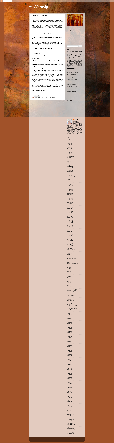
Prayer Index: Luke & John (71, 81)
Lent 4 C (68, 280)
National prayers (69, 295)
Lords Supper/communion (71, 289)
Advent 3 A (68, 148)
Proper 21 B (69, 354)
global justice (69, 245)
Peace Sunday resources (71, 305)
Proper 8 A (68, 402)
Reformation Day (69, 414)
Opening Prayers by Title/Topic (72, 86)
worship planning (69, 434)
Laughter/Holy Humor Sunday (71, 263)
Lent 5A (68, 285)
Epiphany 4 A (69, 217)
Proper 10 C (69, 313)
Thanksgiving (47, 97)
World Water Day (69, 433)
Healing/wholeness (37, 97)
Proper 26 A (69, 372)
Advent (68, 139)
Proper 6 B (68, 396)
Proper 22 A (69, 356)
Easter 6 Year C (69, 199)
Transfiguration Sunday (70, 425)
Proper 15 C (69, 332)
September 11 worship (70, 418)
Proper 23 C (42, 97)
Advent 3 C (68, 151)
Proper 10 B (69, 312)
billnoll (60, 439)
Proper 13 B (69, 323)
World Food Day (69, 432)
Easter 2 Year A (69, 181)
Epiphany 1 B (69, 207)
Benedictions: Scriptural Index (71, 93)
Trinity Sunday (69, 427)
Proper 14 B (69, 327)
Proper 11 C (69, 317)
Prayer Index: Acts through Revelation (73, 82)
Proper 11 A (69, 314)
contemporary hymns (70, 176)
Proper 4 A (68, 387)
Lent (67, 264)
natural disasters (69, 296)
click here (76, 95)
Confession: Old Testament (71, 91)
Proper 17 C (69, 340)
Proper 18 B (69, 342)
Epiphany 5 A (69, 221)
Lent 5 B (68, 282)
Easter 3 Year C (69, 188)
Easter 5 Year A (69, 193)
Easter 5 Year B (69, 194)
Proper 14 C (69, 328)
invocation (68, 259)
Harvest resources (70, 250)
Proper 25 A (69, 368)
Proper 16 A (69, 333)
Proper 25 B (69, 369)
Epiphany (68, 204)
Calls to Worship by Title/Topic (72, 74)
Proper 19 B (69, 346)
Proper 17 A (69, 337)
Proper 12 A (69, 318)
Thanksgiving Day (52, 97)
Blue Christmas (69, 166)
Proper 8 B (68, 404)
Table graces (69, 420)
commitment (69, 174)
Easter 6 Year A (69, 197)
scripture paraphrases (70, 416)
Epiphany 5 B (69, 222)
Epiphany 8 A (69, 234)
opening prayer (69, 300)
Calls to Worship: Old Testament (72, 70)
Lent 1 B (68, 267)
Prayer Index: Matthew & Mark (72, 79)
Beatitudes (68, 162)
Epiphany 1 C (69, 208)
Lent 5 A (68, 281)
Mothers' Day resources (71, 294)
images (68, 254)
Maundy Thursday (70, 291)
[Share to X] (37, 96)
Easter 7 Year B (69, 202)
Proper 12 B (69, 319)
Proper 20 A (69, 349)
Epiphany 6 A (69, 225)
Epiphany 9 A (69, 236)
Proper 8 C (68, 405)
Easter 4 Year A (69, 189)
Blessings (68, 165)
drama (68, 179)
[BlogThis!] (36, 96)
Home (48, 101)
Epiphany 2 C (69, 212)
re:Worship (38, 7)
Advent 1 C (68, 143)
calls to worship (69, 167)
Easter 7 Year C (69, 203)
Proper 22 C (69, 359)
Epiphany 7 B (69, 230)
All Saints (68, 157)
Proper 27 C (69, 378)
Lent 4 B (68, 278)
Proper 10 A (69, 310)
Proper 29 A (69, 383)
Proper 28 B (69, 381)
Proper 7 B (68, 400)
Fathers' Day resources (71, 241)
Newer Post (34, 101)
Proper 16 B (69, 335)
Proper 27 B (69, 377)
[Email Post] (32, 95)
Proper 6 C (68, 397)
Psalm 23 (68, 410)
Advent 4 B (68, 153)
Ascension (68, 158)
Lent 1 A (68, 266)
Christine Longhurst (77, 119)
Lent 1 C (68, 268)
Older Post (61, 101)
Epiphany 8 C (69, 235)
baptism (68, 161)
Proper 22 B (69, 358)
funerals (68, 244)
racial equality (69, 411)
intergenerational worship (71, 258)
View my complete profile (71, 134)
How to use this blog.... (78, 51)
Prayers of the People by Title (71, 84)
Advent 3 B (68, 149)
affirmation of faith (70, 156)
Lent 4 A (68, 277)
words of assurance (70, 429)
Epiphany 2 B (69, 211)
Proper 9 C (68, 409)
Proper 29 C (69, 386)
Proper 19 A (69, 345)
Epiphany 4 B (69, 218)
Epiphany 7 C (69, 231)
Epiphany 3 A (69, 213)
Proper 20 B (69, 350)
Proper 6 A (68, 395)
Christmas (68, 172)
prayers (68, 309)
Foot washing (69, 243)
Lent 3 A (68, 273)
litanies (68, 286)
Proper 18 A (69, 341)
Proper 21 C (69, 355)
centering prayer (69, 170)
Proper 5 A (68, 391)
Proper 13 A (69, 322)
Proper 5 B (68, 392)
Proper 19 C (69, 347)
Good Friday (69, 248)
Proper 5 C (68, 393)
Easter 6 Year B (69, 198)
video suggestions (70, 428)
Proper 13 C (69, 324)
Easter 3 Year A (69, 185)
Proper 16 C (69, 336)
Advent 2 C (68, 147)
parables (68, 304)
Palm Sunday (69, 301)
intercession (69, 257)
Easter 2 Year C (69, 184)
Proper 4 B (68, 388)
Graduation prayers (70, 249)
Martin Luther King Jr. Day (71, 290)
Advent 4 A (68, 152)
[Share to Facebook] (38, 96)
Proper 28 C (69, 382)
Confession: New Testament (71, 89)
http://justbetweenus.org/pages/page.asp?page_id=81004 (52, 22)
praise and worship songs (71, 308)
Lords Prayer (69, 287)
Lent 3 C (68, 276)
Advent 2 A (68, 144)
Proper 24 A (69, 364)
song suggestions (70, 419)
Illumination (68, 253)
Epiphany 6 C (69, 227)
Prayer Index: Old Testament (71, 77)
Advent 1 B (68, 142)
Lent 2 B (68, 271)
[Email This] (34, 96)
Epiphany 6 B (69, 226)
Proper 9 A (68, 406)
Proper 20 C (69, 351)
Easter (68, 180)
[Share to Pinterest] (39, 96)
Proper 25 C (69, 370)
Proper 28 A (69, 379)
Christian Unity (69, 171)
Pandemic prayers (70, 303)
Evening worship (69, 240)
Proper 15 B (69, 331)
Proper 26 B (69, 373)
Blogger (67, 439)
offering (68, 299)
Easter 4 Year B (69, 190)
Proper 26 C (69, 374)
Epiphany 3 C (69, 216)
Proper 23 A (69, 360)
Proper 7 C (68, 401)
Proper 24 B (69, 365)
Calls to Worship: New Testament (72, 72)
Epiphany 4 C (69, 220)
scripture (68, 415)
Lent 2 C (68, 272)
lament (68, 262)
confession (68, 175)
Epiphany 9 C (69, 239)
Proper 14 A (69, 326)
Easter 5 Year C (69, 195)
